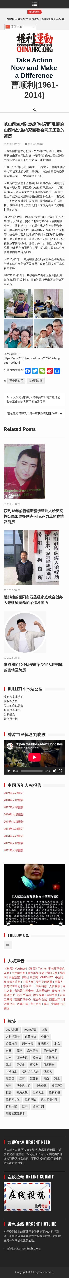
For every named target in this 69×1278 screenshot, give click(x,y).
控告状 (37, 1057)
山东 (8, 1057)
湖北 (57, 1078)
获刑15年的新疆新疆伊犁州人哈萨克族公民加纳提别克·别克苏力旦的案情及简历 (34, 516)
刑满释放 (43, 1043)
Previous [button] (8, 924)
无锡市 (21, 1064)
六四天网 (51, 973)
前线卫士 (28, 986)
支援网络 (51, 1057)
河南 (46, 1078)
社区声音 (57, 1085)
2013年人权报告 (14, 836)
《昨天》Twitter (37, 968)
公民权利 (11, 1043)
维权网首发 (36, 380)
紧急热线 (22, 1092)
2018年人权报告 (14, 800)
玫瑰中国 (22, 1004)
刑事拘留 (27, 1043)
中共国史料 (18, 973)
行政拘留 (11, 1106)
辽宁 (25, 1106)
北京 (57, 1043)
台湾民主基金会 (24, 990)
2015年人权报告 (14, 821)
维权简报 (54, 1092)
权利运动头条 (30, 1071)
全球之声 (51, 995)
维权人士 (38, 1092)
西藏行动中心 (22, 999)
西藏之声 (54, 999)
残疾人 (48, 1071)
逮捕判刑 (38, 1106)
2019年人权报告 (14, 793)
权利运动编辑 (35, 144)
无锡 (8, 1064)
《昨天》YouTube (15, 968)
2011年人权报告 (14, 850)
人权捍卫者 (13, 1036)
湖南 (8, 1085)
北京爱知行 (43, 990)
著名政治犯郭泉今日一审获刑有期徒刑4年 (33, 413)
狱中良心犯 (16, 380)
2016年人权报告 (14, 814)
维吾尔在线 (40, 999)
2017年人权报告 (14, 807)
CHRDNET (46, 977)
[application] (34, 757)
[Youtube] (8, 945)
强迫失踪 (22, 1057)
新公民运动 (24, 995)
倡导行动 (30, 1036)
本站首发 (11, 1071)
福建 (8, 1092)
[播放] (8, 771)
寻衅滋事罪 (50, 1050)
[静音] (54, 771)
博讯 (25, 977)
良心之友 (35, 1004)
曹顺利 (34, 1064)
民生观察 (14, 977)
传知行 (56, 990)
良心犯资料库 (49, 1099)
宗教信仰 (32, 1050)
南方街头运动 (36, 973)
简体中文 (16, 26)
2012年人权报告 (14, 843)
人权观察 (54, 986)
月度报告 (48, 1064)
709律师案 (30, 1029)
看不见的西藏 (44, 982)
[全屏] (60, 771)
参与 (46, 1004)
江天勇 (10, 1078)
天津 (19, 1050)
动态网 (34, 977)
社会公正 (41, 1085)
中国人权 (28, 982)
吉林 (8, 1050)
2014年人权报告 (14, 828)
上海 (44, 1029)
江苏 (22, 1078)
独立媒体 (38, 995)
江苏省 (34, 1078)
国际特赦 (41, 986)
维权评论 (30, 1099)
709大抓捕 (12, 1029)
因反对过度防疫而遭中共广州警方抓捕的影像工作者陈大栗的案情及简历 (33, 399)
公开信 (45, 1036)
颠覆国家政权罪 (15, 1113)
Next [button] (60, 924)
